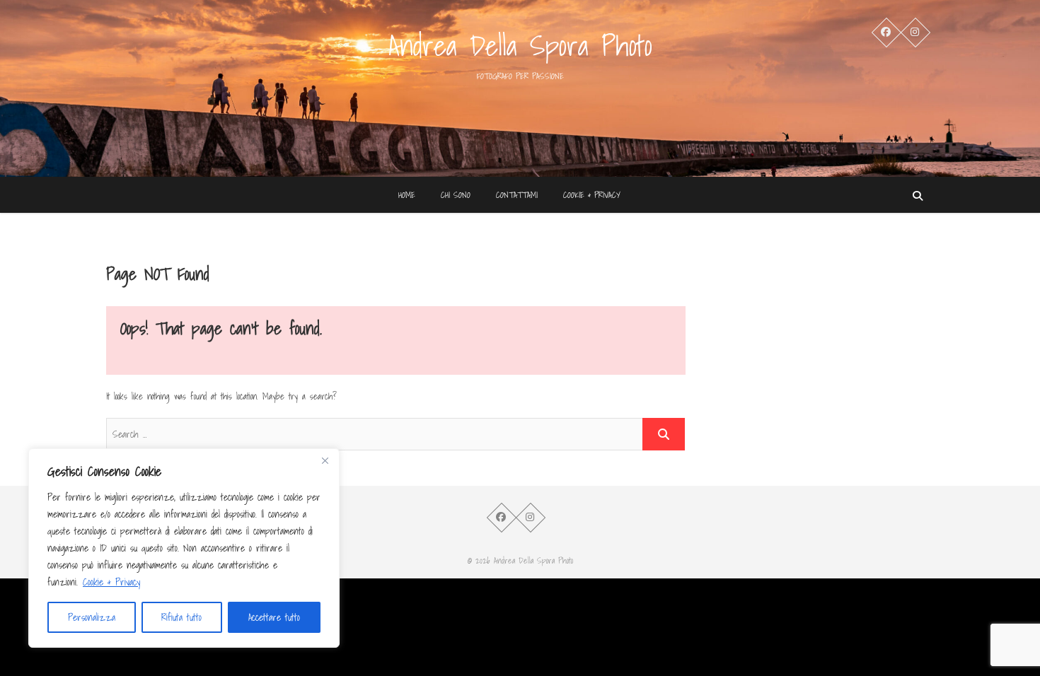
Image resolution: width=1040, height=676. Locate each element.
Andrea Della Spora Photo (520, 45)
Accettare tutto (274, 617)
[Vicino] (324, 460)
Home (406, 195)
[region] (184, 548)
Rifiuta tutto (181, 617)
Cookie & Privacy (111, 582)
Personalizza (91, 617)
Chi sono (455, 195)
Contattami (517, 195)
